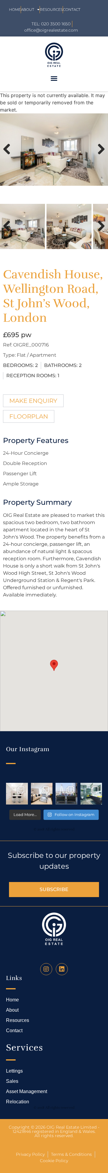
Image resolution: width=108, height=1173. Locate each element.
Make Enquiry (33, 400)
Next (99, 155)
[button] (54, 78)
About (27, 9)
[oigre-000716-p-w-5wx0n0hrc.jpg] (54, 149)
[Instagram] (46, 969)
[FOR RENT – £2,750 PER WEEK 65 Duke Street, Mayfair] (42, 794)
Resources (51, 9)
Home (15, 9)
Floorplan (28, 416)
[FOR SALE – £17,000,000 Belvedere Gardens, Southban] (66, 794)
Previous (9, 155)
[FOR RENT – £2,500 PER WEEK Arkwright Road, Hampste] (91, 794)
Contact (71, 9)
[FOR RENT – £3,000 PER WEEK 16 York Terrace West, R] (17, 794)
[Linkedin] (62, 969)
